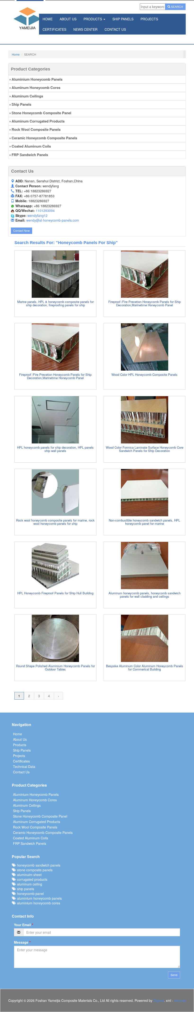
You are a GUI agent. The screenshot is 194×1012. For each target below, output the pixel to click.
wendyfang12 (37, 215)
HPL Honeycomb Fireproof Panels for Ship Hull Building (55, 593)
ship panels (24, 888)
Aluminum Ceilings (27, 96)
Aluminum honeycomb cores (35, 87)
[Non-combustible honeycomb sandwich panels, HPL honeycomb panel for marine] (144, 492)
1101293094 (45, 210)
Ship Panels (122, 19)
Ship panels (21, 104)
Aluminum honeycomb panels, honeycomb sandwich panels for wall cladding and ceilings (145, 595)
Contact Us (115, 29)
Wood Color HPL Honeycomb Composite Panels (144, 374)
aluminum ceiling (28, 884)
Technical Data (24, 766)
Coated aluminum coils (31, 146)
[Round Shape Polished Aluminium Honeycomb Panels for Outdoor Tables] (55, 638)
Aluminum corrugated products (38, 121)
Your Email (23, 924)
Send (174, 975)
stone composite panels (34, 869)
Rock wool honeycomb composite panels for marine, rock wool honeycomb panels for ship (55, 522)
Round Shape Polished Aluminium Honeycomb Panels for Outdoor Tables (55, 667)
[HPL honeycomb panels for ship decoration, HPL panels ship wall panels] (55, 419)
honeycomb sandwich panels (37, 865)
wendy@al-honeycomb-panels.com (52, 220)
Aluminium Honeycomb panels (36, 79)
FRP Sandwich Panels (29, 154)
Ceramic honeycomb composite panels (44, 137)
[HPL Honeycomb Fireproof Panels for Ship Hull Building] (55, 565)
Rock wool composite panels (36, 129)
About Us (68, 19)
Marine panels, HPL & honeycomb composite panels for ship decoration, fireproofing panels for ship (55, 303)
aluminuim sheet (28, 874)
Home (48, 19)
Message (22, 942)
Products (93, 19)
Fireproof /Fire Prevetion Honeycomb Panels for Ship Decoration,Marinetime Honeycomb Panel (144, 303)
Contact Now (21, 230)
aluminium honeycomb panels (38, 898)
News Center (85, 29)
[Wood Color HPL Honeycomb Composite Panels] (144, 347)
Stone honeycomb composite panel (41, 112)
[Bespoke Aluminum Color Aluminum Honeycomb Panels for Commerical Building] (144, 638)
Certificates (54, 29)
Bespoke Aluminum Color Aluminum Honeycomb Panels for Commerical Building (144, 667)
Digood (158, 1000)
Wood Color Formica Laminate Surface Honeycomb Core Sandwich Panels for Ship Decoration (144, 449)
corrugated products (31, 879)
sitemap (180, 1000)
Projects (149, 19)
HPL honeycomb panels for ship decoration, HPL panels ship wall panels (55, 449)
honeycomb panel (29, 893)
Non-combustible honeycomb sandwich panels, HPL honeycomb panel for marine (144, 522)
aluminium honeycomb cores (37, 903)
